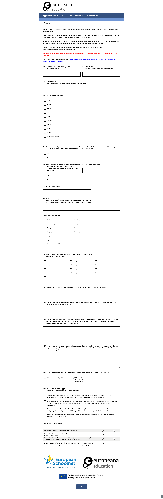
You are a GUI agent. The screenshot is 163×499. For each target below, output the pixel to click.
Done (81, 486)
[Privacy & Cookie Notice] (162, 496)
